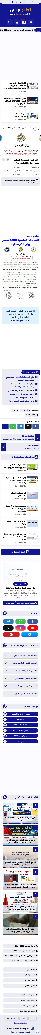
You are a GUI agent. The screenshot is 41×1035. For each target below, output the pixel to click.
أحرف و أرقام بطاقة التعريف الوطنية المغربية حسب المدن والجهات (20, 930)
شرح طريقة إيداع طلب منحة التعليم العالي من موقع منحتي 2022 (14, 536)
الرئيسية (32, 1018)
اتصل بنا (23, 1018)
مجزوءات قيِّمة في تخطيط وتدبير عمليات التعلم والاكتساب (21, 395)
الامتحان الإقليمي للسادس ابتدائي (25, 663)
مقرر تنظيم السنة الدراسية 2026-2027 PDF (16, 115)
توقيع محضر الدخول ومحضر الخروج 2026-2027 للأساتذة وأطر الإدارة (15, 101)
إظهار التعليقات (18, 552)
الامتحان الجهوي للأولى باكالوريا (25, 686)
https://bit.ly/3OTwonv (20, 320)
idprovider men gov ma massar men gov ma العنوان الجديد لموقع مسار (20, 885)
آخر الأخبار (25, 128)
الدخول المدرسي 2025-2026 (26, 603)
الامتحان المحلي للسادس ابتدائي (25, 655)
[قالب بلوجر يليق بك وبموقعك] (32, 1028)
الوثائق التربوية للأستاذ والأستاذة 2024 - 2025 (20, 956)
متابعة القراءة (10, 603)
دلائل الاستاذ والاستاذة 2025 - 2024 (23, 961)
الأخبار (14, 410)
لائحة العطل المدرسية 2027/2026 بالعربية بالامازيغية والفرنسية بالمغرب (15, 85)
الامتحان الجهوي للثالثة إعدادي (26, 678)
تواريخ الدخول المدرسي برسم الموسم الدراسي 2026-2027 (20, 863)
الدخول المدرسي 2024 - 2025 (25, 946)
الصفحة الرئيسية (35, 128)
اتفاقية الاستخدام (11, 1018)
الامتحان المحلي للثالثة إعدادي (26, 671)
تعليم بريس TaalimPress (20, 1032)
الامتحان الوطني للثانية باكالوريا (25, 694)
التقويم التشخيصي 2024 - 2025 (24, 951)
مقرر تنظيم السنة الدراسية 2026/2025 (20, 588)
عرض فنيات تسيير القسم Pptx (21, 401)
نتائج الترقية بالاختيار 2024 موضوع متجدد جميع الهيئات (20, 378)
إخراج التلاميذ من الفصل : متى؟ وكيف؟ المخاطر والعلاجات (21, 385)
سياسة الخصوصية (20, 1023)
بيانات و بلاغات (31, 415)
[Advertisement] (20, 56)
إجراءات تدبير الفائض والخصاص (21, 390)
